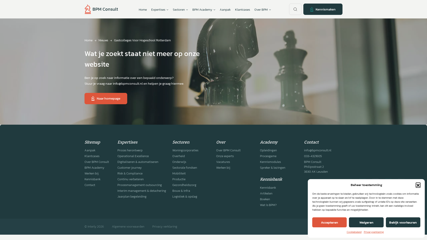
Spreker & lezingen (272, 167)
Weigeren (366, 222)
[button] (418, 185)
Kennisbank (93, 179)
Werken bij (92, 173)
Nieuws (103, 40)
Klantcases (242, 9)
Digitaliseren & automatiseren (137, 162)
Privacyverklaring (374, 232)
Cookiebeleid (354, 232)
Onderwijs (179, 162)
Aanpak (225, 9)
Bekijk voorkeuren (403, 222)
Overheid (178, 156)
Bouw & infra (181, 190)
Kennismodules (270, 162)
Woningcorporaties (185, 150)
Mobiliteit (179, 173)
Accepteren (329, 222)
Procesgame (268, 156)
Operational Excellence (133, 156)
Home (143, 9)
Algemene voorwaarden (128, 226)
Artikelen (266, 193)
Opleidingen (268, 150)
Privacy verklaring (164, 226)
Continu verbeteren (130, 179)
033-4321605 (313, 156)
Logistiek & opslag (184, 196)
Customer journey (129, 167)
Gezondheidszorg (184, 185)
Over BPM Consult (97, 162)
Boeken (265, 199)
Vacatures (223, 162)
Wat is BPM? (268, 205)
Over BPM (261, 9)
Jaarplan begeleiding (132, 196)
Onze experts (225, 156)
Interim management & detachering (141, 190)
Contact (90, 185)
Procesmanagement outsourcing (139, 185)
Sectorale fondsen (184, 167)
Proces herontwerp (130, 150)
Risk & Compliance (130, 173)
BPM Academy (94, 167)
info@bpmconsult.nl (317, 150)
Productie (178, 179)
